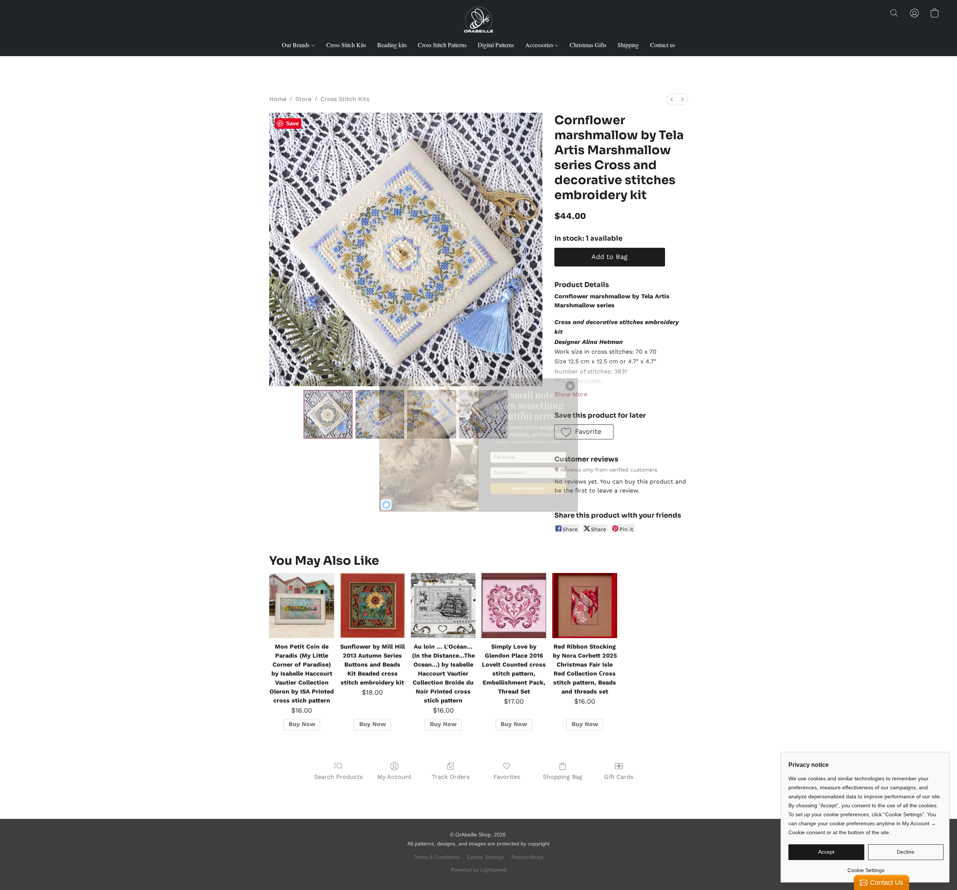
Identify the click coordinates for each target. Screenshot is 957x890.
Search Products (338, 776)
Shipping (628, 45)
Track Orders (451, 776)
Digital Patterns (496, 45)
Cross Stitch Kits (346, 45)
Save (292, 123)
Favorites (506, 776)
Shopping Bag (562, 776)
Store (303, 99)
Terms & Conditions (436, 857)
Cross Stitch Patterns (442, 45)
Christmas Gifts (588, 45)
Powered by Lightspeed (479, 870)
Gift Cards (618, 776)
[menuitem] (672, 99)
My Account (394, 776)
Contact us (662, 45)
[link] (866, 867)
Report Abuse (527, 857)
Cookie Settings (485, 857)
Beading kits (392, 45)
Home (277, 99)
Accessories (540, 45)
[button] (478, 21)
